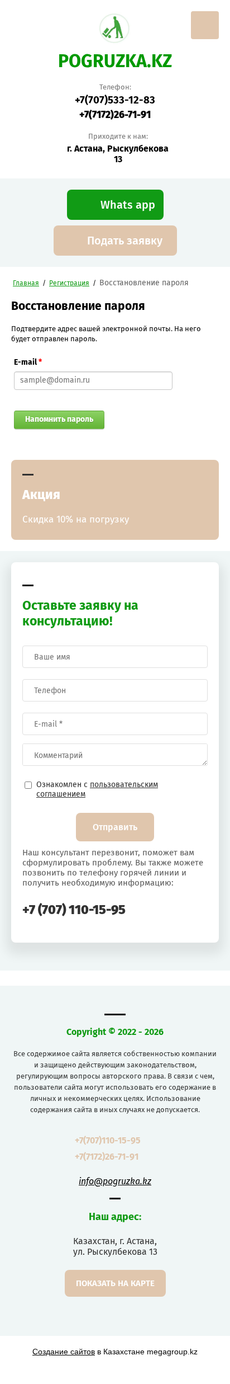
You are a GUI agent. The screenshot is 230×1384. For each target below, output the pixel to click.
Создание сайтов (63, 1351)
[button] (115, 205)
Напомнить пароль (59, 419)
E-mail (28, 362)
